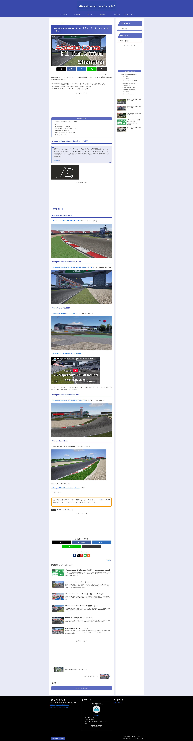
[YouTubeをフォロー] (81, 555)
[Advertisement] (81, 105)
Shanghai (70, 509)
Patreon (103, 500)
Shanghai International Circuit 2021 (65, 132)
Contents (79, 118)
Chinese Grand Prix (61, 135)
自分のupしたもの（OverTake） (60, 707)
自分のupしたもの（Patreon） (59, 705)
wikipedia (56, 160)
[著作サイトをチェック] (74, 555)
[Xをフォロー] (78, 555)
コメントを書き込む (81, 688)
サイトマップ (117, 702)
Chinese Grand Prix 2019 (63, 126)
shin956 (96, 715)
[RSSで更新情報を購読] (88, 555)
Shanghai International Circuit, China (66, 128)
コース (54, 509)
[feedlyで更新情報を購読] (85, 555)
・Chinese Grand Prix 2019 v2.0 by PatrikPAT (65, 221)
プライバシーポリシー (137, 736)
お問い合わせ (127, 736)
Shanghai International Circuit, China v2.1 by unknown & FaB (72, 267)
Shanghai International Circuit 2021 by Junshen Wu (69, 400)
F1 (65, 509)
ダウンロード (58, 124)
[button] (102, 69)
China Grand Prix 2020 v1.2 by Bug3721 (65, 313)
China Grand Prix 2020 (62, 130)
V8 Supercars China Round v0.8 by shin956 (67, 353)
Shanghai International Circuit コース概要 (66, 121)
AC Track (60, 509)
